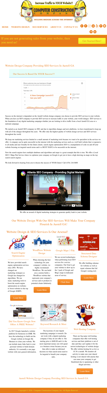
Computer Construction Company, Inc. (53, 53)
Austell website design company (49, 116)
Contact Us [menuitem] (71, 26)
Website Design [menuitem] (20, 26)
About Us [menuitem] (55, 26)
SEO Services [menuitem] (40, 26)
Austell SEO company (26, 129)
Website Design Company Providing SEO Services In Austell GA (39, 65)
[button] (18, 298)
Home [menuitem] (5, 26)
